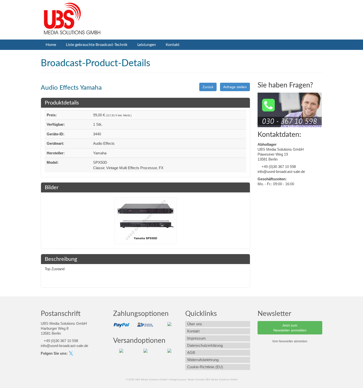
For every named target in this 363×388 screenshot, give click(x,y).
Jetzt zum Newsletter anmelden (289, 327)
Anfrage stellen (235, 87)
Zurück (207, 87)
